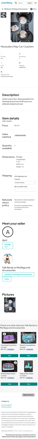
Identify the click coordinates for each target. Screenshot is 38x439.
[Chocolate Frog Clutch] (9, 344)
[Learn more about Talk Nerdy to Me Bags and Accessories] (7, 258)
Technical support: (6, 406)
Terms (15, 431)
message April (18, 207)
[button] (19, 3)
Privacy (20, 431)
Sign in (30, 3)
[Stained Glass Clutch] (9, 373)
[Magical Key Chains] (28, 373)
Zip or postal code (20, 186)
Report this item (28, 395)
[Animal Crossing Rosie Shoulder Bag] (28, 344)
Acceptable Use (28, 431)
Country (17, 179)
